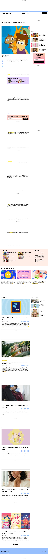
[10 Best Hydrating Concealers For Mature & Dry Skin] (16, 437)
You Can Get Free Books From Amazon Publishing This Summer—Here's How (42, 35)
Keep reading (4, 371)
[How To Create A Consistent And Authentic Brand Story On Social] (35, 306)
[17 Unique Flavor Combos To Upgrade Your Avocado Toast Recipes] (21, 253)
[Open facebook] (2, 13)
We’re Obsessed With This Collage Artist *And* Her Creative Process (42, 315)
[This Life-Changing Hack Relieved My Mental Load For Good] (35, 301)
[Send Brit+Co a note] (10, 13)
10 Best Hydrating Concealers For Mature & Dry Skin (15, 448)
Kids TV (9, 204)
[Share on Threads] (2, 66)
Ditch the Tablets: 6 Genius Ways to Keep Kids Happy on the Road (14, 81)
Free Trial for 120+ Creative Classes (23, 11)
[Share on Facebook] (2, 60)
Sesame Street (11, 232)
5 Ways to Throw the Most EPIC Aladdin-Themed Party (42, 311)
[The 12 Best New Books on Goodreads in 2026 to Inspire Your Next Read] (16, 521)
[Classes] (39, 274)
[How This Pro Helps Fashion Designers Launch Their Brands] (34, 44)
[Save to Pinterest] (2, 61)
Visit (12, 283)
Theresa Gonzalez (5, 365)
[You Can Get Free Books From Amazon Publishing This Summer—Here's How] (34, 34)
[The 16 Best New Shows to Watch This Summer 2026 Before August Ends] (6, 260)
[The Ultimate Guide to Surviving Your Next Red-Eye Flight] (16, 393)
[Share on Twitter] (2, 63)
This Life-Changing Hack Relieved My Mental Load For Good (42, 301)
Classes (33, 280)
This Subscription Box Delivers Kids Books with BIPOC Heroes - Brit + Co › (39, 260)
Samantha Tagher (7, 55)
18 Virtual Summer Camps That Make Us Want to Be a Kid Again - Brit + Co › (39, 253)
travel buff (18, 97)
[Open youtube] (6, 13)
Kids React (8, 74)
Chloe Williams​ (4, 535)
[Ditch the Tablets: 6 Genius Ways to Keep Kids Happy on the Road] (9, 81)
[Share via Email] (2, 64)
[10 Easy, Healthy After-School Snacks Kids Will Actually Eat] (20, 81)
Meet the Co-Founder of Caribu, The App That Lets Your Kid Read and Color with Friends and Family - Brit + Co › (39, 257)
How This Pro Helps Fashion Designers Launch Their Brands (42, 45)
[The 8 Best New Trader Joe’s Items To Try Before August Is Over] (6, 257)
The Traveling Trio (10, 97)
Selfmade (3, 280)
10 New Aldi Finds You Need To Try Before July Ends (15, 318)
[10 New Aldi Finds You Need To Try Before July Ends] (16, 307)
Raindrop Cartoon (10, 161)
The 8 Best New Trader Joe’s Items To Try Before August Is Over (12, 256)
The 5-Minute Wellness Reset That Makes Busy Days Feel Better (14, 362)
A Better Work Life (41, 304)
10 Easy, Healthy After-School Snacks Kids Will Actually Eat (25, 81)
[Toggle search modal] (40, 13)
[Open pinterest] (3, 13)
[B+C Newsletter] (24, 274)
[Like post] (2, 67)
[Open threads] (7, 13)
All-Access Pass (44, 281)
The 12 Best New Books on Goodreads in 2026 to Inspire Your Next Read (15, 532)
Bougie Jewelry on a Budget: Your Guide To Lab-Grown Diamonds (42, 40)
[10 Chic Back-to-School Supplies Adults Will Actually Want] (21, 257)
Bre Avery (4, 321)
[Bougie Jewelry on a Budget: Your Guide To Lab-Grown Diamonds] (34, 39)
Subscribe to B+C (20, 280)
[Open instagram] (4, 13)
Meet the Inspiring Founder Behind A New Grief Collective (42, 50)
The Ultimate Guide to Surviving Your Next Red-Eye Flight (15, 406)
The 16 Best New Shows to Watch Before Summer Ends (12, 260)
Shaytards (9, 175)
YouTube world (21, 175)
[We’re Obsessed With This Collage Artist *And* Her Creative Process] (35, 315)
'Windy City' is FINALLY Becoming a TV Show (12, 252)
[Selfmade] (8, 274)
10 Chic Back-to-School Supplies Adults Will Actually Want (27, 256)
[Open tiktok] (9, 13)
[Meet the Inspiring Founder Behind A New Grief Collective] (34, 49)
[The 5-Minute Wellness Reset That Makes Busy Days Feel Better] (16, 348)
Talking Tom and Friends (11, 132)
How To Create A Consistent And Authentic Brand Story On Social (42, 306)
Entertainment (41, 309)
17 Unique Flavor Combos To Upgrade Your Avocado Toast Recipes (27, 253)
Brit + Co (4, 493)
